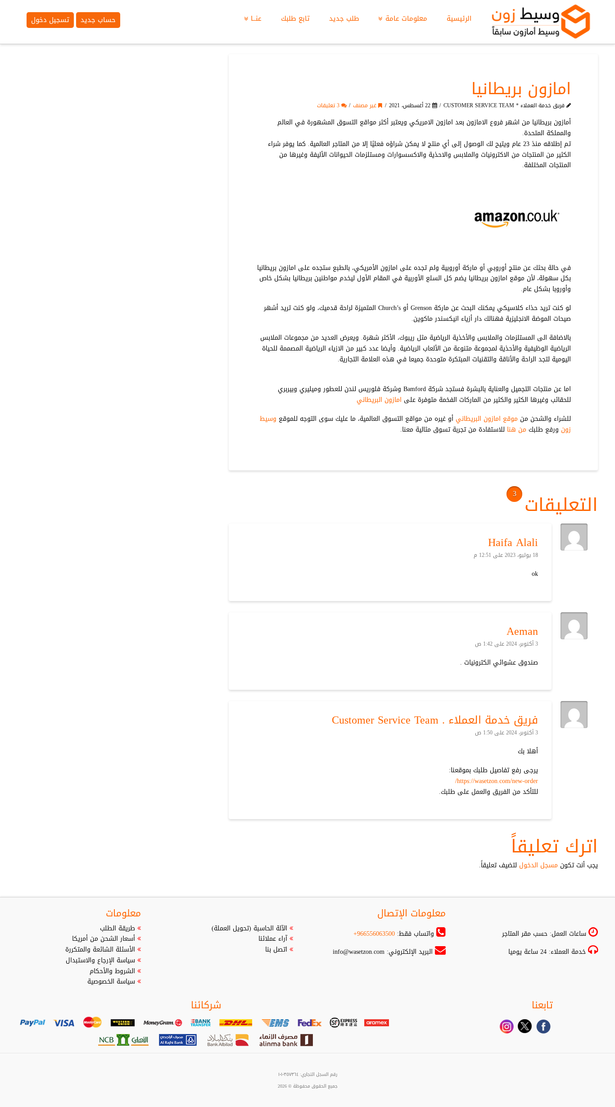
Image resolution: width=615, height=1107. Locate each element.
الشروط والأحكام (112, 971)
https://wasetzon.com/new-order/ (496, 781)
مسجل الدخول (538, 865)
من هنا (516, 430)
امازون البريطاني (379, 400)
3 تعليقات (329, 105)
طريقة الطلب (117, 928)
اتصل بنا (276, 949)
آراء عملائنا (272, 939)
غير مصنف (365, 105)
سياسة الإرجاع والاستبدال (100, 960)
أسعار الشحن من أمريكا (103, 939)
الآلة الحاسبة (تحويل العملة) (249, 928)
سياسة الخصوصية (111, 981)
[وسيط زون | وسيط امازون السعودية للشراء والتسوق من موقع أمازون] (541, 22)
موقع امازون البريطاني (487, 419)
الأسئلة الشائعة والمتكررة (100, 949)
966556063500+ (374, 934)
